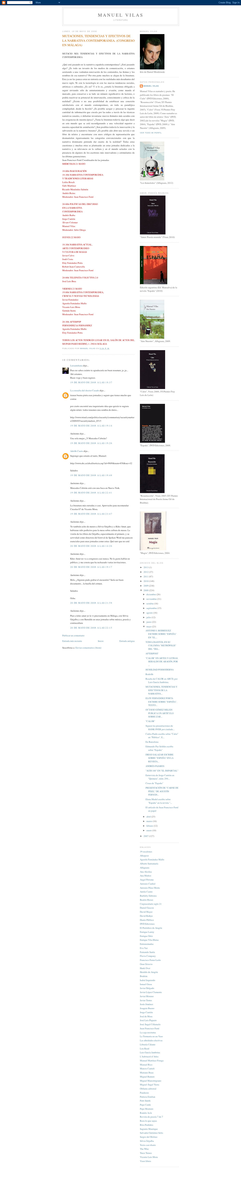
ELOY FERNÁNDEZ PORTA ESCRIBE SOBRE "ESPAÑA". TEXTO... (161, 702)
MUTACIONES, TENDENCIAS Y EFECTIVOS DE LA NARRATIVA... (161, 690)
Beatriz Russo (146, 899)
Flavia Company (148, 956)
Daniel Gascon (147, 907)
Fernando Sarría (147, 952)
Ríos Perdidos (146, 1124)
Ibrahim (143, 976)
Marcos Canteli (147, 1068)
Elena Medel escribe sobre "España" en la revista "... (159, 801)
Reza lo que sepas (148, 1120)
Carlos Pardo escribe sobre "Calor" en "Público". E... (162, 735)
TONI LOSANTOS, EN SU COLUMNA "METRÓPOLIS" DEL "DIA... (161, 645)
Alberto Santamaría (149, 863)
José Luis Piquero (148, 1020)
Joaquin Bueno (147, 1008)
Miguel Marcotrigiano (150, 1080)
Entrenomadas (146, 944)
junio (149, 621)
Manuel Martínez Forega (152, 1060)
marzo (149, 821)
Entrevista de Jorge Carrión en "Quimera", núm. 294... (160, 777)
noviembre (151, 598)
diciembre (151, 594)
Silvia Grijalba (147, 1140)
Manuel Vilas (151, 86)
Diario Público (147, 919)
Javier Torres (146, 1000)
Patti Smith (145, 1100)
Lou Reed (144, 1048)
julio (149, 617)
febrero (150, 825)
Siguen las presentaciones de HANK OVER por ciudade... (160, 727)
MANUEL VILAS (120, 15)
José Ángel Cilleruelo (150, 1024)
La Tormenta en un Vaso (151, 1036)
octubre (150, 603)
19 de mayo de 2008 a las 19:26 (91, 443)
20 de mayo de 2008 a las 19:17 (91, 567)
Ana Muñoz (145, 875)
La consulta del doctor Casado (84, 390)
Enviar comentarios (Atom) (88, 647)
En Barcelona (152, 741)
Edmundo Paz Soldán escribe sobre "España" (159, 748)
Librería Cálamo (147, 1044)
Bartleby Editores (148, 895)
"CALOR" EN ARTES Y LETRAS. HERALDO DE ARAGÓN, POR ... (162, 661)
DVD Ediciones (147, 923)
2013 (146, 567)
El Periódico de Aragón (151, 927)
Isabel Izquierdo (147, 980)
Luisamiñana (76, 365)
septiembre (151, 608)
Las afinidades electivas (151, 1040)
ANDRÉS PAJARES (155, 766)
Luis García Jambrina (150, 1052)
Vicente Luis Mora (149, 1157)
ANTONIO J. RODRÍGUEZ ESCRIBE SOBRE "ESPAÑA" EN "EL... (161, 634)
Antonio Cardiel (147, 883)
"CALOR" (150, 721)
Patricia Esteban (147, 1096)
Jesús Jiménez (146, 1004)
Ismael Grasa (146, 984)
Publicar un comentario (73, 635)
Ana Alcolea (146, 871)
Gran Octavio (146, 964)
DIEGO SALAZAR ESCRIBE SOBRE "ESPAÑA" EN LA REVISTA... (159, 758)
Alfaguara (144, 867)
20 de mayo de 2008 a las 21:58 (91, 602)
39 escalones (146, 851)
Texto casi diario (148, 1145)
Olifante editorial (148, 1088)
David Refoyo (146, 915)
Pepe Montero (146, 1108)
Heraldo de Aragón (149, 972)
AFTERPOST (152, 653)
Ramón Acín (146, 1112)
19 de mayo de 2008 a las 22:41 (91, 492)
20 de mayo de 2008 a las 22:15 (91, 627)
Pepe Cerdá (145, 1104)
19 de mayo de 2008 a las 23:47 (91, 513)
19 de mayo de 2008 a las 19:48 (91, 475)
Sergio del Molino (148, 1136)
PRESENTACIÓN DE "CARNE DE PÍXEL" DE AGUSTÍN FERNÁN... (162, 791)
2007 (146, 836)
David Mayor (146, 911)
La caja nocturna (148, 1032)
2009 (146, 585)
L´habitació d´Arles (149, 1056)
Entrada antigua (127, 641)
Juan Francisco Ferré (149, 1028)
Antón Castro (146, 891)
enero (149, 830)
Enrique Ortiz (146, 936)
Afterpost (144, 855)
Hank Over (145, 968)
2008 (146, 590)
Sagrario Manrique (149, 1128)
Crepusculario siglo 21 (151, 903)
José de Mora (146, 1016)
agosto (149, 612)
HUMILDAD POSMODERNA (160, 669)
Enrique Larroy (147, 931)
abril (148, 816)
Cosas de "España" (154, 783)
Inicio (101, 641)
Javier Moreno (147, 996)
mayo (149, 626)
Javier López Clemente (151, 992)
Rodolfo (149, 674)
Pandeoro (144, 1092)
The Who (144, 1148)
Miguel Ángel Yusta (149, 1084)
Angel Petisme (147, 879)
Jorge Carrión (146, 1012)
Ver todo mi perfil (151, 133)
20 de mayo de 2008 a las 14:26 (91, 545)
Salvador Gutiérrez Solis (151, 1132)
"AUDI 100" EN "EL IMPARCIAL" (162, 770)
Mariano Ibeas (146, 1072)
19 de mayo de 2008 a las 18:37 (91, 382)
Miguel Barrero (147, 1076)
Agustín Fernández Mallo (152, 859)
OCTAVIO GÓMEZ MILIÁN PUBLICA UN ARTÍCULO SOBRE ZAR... (160, 713)
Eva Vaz (144, 948)
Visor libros (145, 1161)
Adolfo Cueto (76, 451)
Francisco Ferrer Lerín (150, 960)
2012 (146, 571)
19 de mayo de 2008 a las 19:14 (91, 425)
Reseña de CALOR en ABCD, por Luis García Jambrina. (161, 680)
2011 (146, 576)
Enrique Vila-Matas (149, 939)
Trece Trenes (146, 1153)
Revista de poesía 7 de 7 (151, 1116)
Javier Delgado (147, 988)
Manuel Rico (146, 1064)
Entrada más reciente (72, 641)
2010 (146, 581)
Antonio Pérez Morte (150, 887)
